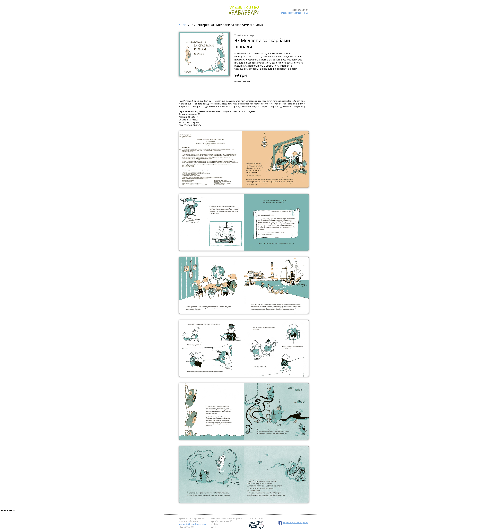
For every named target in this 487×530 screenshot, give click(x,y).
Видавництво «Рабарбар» (295, 522)
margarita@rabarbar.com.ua (294, 12)
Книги (183, 25)
